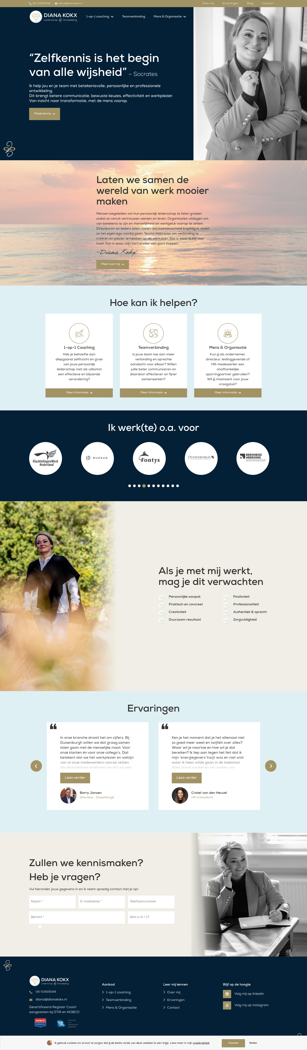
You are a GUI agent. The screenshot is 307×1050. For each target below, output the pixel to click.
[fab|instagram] (229, 1005)
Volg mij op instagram (252, 1005)
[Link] (53, 16)
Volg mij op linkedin (249, 994)
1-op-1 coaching (118, 992)
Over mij (173, 992)
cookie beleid (201, 1043)
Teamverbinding (118, 1000)
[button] (129, 485)
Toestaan (233, 1043)
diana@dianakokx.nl (51, 999)
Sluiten (253, 1043)
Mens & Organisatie (121, 1007)
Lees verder (75, 778)
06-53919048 (46, 992)
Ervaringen (176, 1000)
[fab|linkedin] (229, 994)
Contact (173, 1007)
